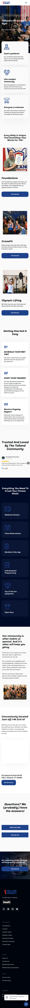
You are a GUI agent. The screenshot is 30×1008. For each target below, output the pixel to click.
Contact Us (5, 961)
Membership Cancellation (10, 967)
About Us (5, 958)
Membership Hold (8, 964)
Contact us (15, 835)
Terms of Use (6, 977)
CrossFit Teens (6, 932)
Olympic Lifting (7, 935)
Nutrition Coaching (8, 941)
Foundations (6, 926)
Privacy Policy (6, 980)
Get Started (15, 194)
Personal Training (7, 938)
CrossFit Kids (6, 944)
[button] (26, 2)
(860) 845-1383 (15, 827)
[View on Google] (3, 457)
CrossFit (4, 929)
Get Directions (8, 782)
